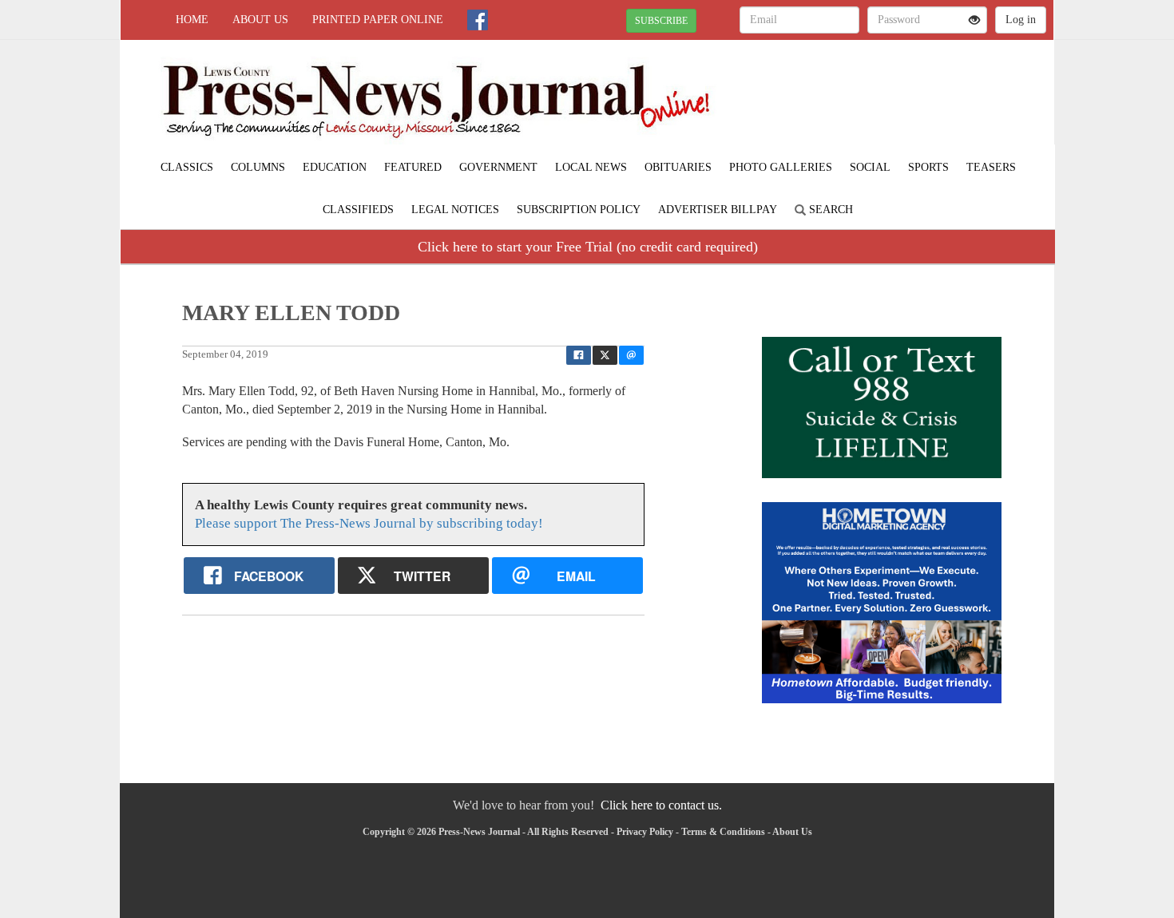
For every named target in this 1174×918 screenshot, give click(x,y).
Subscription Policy (579, 210)
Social (870, 167)
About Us (260, 20)
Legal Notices (455, 210)
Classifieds (358, 210)
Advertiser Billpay (717, 210)
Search (829, 210)
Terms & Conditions (723, 831)
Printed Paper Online (377, 20)
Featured (413, 167)
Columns (258, 167)
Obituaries (678, 167)
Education (335, 167)
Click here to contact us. (661, 805)
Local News (591, 167)
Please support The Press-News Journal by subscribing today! (369, 523)
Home (192, 20)
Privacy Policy (645, 831)
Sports (928, 167)
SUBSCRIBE (661, 20)
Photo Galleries (780, 167)
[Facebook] (477, 20)
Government (498, 167)
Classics (187, 167)
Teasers (991, 167)
